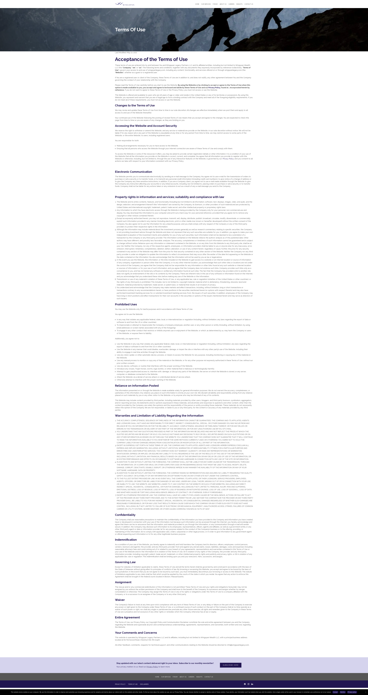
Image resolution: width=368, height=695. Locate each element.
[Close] (218, 320)
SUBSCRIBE (162, 352)
